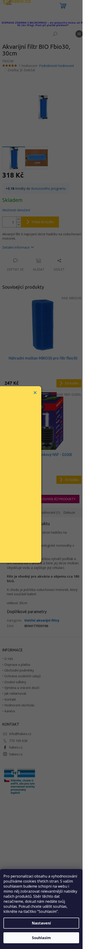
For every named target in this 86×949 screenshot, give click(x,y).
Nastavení (41, 923)
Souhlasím (41, 937)
